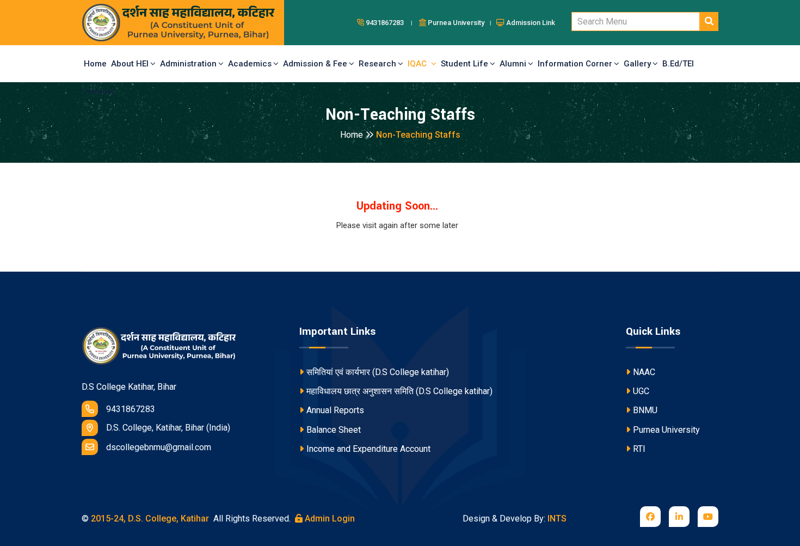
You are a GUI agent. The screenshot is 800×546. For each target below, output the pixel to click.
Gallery (637, 64)
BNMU (645, 410)
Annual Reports (335, 410)
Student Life (464, 64)
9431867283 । (390, 23)
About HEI (130, 64)
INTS (557, 518)
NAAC (644, 372)
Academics (250, 64)
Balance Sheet (333, 430)
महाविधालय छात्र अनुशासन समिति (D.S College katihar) (399, 391)
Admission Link (529, 23)
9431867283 (130, 409)
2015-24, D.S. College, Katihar (149, 518)
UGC (641, 391)
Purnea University (666, 430)
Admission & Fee (315, 64)
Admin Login (329, 518)
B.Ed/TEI (678, 64)
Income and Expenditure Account (368, 449)
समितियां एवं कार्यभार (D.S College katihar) (377, 372)
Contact (99, 91)
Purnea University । (460, 23)
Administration (188, 64)
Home (95, 64)
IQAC (419, 64)
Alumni (513, 64)
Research (377, 64)
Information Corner (575, 64)
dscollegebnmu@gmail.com (158, 447)
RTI (639, 449)
